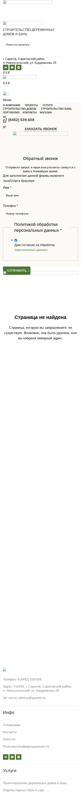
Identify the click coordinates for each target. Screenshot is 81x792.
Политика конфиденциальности (26, 746)
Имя (7, 187)
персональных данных (31, 249)
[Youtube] (12, 757)
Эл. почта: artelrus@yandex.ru (24, 698)
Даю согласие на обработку (35, 247)
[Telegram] (18, 757)
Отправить (17, 270)
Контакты (10, 732)
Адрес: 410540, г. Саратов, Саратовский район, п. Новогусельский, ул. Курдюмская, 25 (37, 688)
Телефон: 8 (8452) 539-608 (22, 679)
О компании (11, 725)
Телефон (10, 205)
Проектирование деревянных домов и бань (35, 783)
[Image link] (4, 669)
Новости (9, 739)
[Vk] (5, 757)
